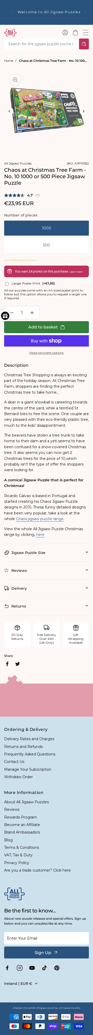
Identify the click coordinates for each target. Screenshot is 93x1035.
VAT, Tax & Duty (18, 855)
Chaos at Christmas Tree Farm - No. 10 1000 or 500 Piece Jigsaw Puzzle (54, 61)
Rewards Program (20, 817)
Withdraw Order (18, 777)
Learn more (76, 272)
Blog (8, 840)
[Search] (84, 44)
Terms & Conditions (21, 847)
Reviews (11, 809)
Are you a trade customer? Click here (37, 870)
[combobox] (40, 44)
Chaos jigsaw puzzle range (40, 518)
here (40, 534)
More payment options (46, 353)
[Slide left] (9, 111)
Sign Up (43, 952)
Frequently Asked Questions (29, 754)
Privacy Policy (16, 862)
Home (8, 61)
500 (46, 245)
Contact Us (14, 761)
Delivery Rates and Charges (29, 739)
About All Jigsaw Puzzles (26, 802)
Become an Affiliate (22, 824)
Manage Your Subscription (27, 769)
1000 (46, 228)
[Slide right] (84, 111)
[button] (75, 32)
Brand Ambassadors (22, 832)
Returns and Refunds (23, 746)
